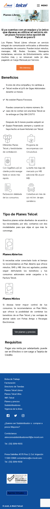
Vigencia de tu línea (13, 409)
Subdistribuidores (12, 405)
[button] (25, 67)
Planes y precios (12, 401)
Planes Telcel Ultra (13, 394)
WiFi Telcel (9, 398)
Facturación (10, 383)
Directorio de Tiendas (14, 386)
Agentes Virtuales (16, 493)
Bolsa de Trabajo (12, 379)
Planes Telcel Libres (14, 390)
